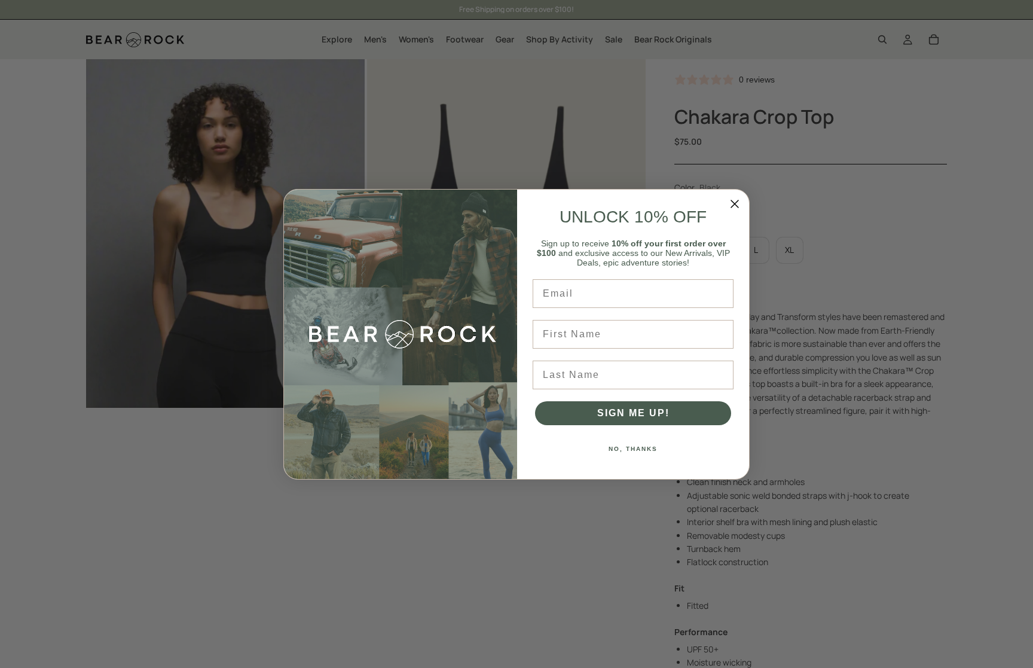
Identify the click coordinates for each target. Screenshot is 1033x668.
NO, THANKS (633, 449)
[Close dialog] (735, 204)
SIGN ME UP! (633, 413)
